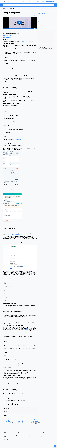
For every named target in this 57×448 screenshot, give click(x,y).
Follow (35, 15)
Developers (17, 433)
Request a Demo (43, 435)
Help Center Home (9, 1)
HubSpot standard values (29, 328)
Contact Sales (43, 436)
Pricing (42, 433)
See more (40, 28)
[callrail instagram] (13, 439)
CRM (14, 8)
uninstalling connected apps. (23, 398)
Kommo (39, 21)
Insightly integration (40, 22)
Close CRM (39, 24)
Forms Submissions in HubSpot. (7, 35)
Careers (5, 433)
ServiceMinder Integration (41, 18)
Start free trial (42, 1)
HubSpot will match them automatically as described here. (13, 234)
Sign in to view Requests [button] (50, 1)
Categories (29, 1)
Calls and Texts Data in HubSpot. (7, 37)
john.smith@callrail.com (18, 275)
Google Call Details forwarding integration (17, 139)
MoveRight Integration (41, 17)
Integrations (11, 8)
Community (24, 1)
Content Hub (30, 432)
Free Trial (42, 432)
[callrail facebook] (8, 439)
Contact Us (36, 1)
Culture (5, 435)
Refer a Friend (31, 433)
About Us (5, 432)
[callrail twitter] (11, 439)
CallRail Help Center (5, 8)
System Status (18, 435)
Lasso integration (40, 25)
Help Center (17, 432)
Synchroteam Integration (41, 13)
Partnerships (30, 435)
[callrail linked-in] (5, 439)
